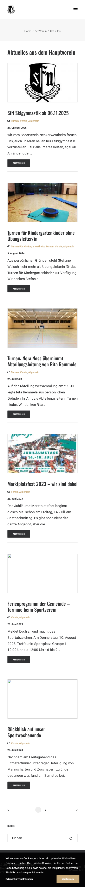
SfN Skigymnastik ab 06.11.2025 (38, 112)
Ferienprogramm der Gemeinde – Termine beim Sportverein (38, 606)
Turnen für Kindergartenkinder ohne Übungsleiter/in (41, 235)
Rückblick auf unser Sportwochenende (26, 732)
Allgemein (33, 121)
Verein (23, 121)
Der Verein (40, 31)
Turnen (15, 121)
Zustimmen (68, 879)
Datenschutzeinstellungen (19, 879)
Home (27, 31)
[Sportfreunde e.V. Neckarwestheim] (35, 10)
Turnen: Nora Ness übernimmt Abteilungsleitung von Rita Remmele (42, 361)
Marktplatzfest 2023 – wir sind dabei (42, 483)
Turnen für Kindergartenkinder (28, 246)
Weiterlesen (19, 163)
